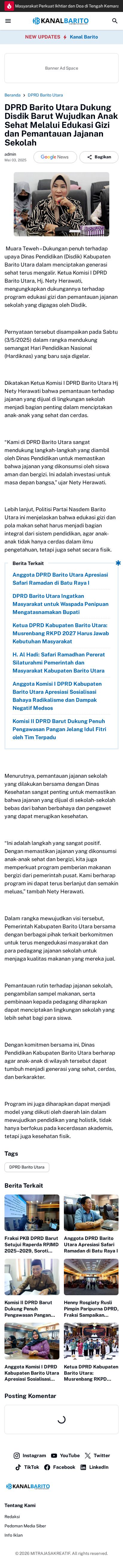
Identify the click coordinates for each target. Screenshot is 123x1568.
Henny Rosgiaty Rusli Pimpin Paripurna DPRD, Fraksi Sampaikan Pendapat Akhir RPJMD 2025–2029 (91, 1309)
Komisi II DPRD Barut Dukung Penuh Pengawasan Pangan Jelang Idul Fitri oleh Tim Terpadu (59, 729)
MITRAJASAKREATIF (50, 1553)
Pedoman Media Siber (25, 1525)
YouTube (70, 1455)
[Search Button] (115, 21)
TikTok (31, 1467)
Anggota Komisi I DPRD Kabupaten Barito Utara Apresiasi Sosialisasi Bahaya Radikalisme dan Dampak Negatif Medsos (57, 696)
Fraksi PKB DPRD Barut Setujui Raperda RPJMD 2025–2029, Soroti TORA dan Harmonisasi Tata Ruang (31, 1244)
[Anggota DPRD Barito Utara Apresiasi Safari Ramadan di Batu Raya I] (91, 1213)
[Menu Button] (8, 21)
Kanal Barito (84, 37)
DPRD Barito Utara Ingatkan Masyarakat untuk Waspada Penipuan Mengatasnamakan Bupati (61, 604)
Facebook (64, 1467)
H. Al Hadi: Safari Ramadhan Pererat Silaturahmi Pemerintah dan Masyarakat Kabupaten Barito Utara (59, 662)
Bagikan (103, 156)
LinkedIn (98, 1467)
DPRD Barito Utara (26, 1167)
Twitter (102, 1455)
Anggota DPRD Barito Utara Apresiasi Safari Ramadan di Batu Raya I (60, 579)
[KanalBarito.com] (61, 21)
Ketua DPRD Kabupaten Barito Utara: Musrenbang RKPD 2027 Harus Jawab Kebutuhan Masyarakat (61, 633)
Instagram (34, 1455)
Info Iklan (13, 1535)
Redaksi (12, 1516)
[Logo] (61, 1486)
